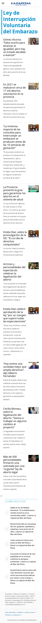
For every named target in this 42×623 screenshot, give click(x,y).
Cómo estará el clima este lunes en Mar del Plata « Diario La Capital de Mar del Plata (20, 544)
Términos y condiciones (12, 615)
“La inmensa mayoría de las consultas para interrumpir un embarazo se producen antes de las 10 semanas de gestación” (14, 137)
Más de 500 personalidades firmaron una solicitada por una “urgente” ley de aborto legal (13, 464)
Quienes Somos (29, 612)
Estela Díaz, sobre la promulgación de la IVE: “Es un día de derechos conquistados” (15, 238)
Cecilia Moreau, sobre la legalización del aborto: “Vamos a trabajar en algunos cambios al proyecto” (15, 418)
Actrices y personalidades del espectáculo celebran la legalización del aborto (14, 271)
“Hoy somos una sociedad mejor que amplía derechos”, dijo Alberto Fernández (14, 370)
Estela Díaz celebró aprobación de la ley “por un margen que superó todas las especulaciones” (14, 315)
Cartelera (20, 612)
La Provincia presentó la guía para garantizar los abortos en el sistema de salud (14, 193)
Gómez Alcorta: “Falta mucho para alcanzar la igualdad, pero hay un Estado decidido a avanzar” (14, 47)
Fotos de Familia (10, 612)
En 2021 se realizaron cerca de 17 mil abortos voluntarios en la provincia (14, 91)
